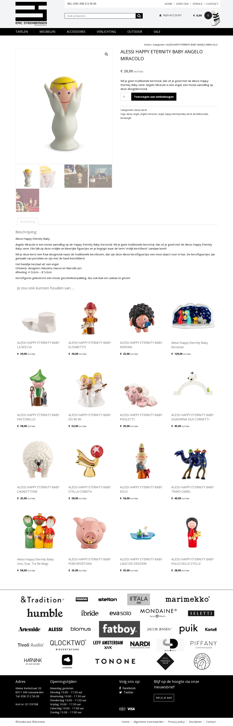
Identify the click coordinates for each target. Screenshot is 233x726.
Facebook (129, 688)
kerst (189, 114)
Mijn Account (172, 15)
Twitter (128, 692)
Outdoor (134, 32)
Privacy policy (176, 721)
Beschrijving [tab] (27, 221)
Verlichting (106, 32)
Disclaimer (195, 721)
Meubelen (47, 32)
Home (168, 3)
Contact (212, 3)
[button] (106, 54)
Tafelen (21, 32)
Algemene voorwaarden (149, 721)
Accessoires (76, 32)
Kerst (144, 110)
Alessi (137, 110)
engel (161, 114)
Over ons (182, 3)
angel (136, 114)
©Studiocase (23, 721)
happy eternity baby (175, 114)
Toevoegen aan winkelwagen (154, 96)
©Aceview (38, 721)
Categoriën (158, 44)
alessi (129, 114)
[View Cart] (207, 20)
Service (197, 3)
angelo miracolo (148, 114)
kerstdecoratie (200, 114)
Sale (157, 32)
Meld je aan (164, 697)
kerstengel (126, 118)
